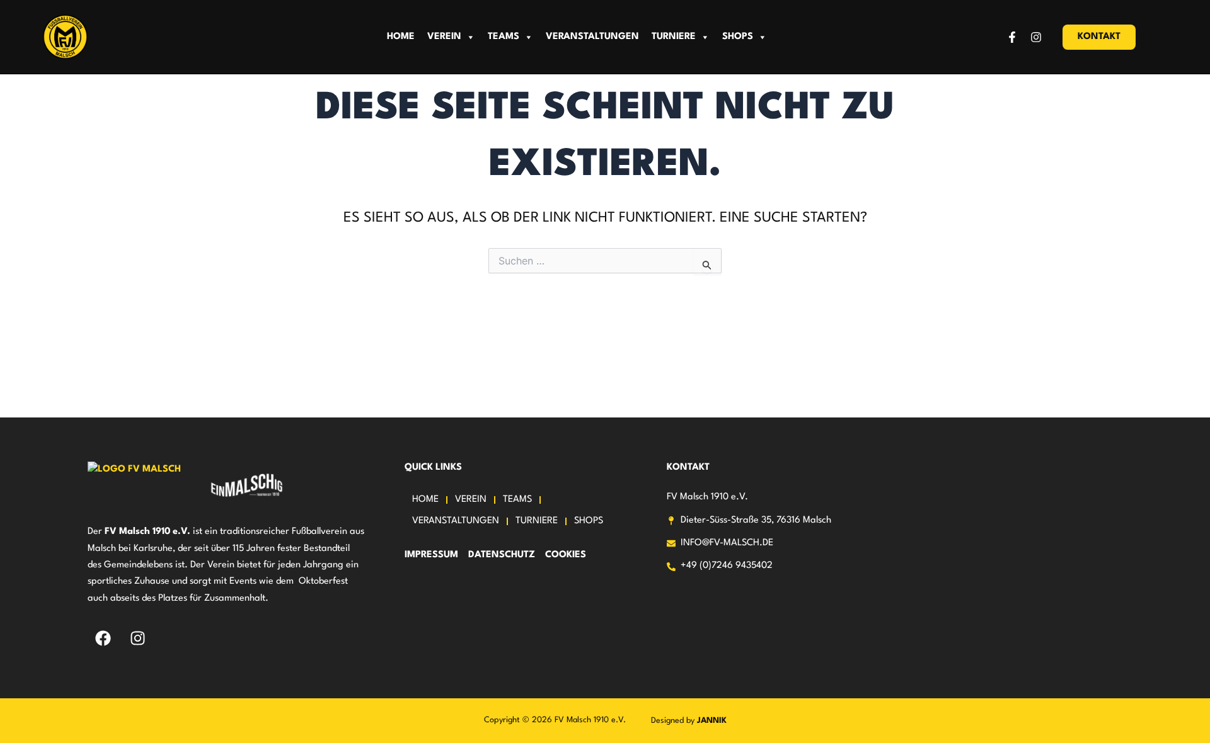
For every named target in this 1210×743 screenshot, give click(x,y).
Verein (444, 37)
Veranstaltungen (592, 37)
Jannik (712, 721)
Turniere (674, 37)
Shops (737, 37)
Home (401, 37)
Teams (503, 37)
